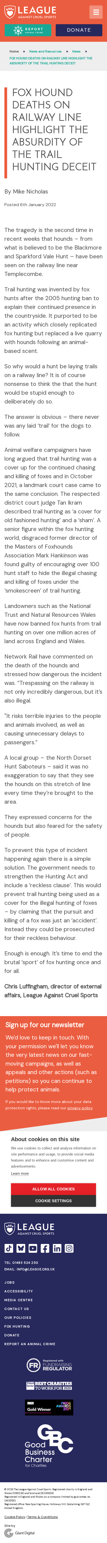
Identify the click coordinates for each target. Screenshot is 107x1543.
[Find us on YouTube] (33, 1248)
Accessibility (18, 1291)
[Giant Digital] (53, 1533)
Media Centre (18, 1300)
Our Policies (17, 1317)
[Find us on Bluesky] (20, 1248)
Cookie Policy (14, 1517)
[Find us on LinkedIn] (57, 1248)
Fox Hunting (17, 1326)
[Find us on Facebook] (45, 1248)
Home (14, 51)
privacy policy (79, 1107)
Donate (79, 30)
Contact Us (16, 1309)
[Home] (30, 12)
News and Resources (45, 51)
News (76, 51)
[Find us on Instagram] (69, 1248)
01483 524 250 (25, 1263)
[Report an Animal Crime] (28, 30)
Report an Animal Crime (29, 1344)
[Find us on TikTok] (8, 1248)
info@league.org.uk (36, 1269)
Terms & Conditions (42, 1517)
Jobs (9, 1282)
